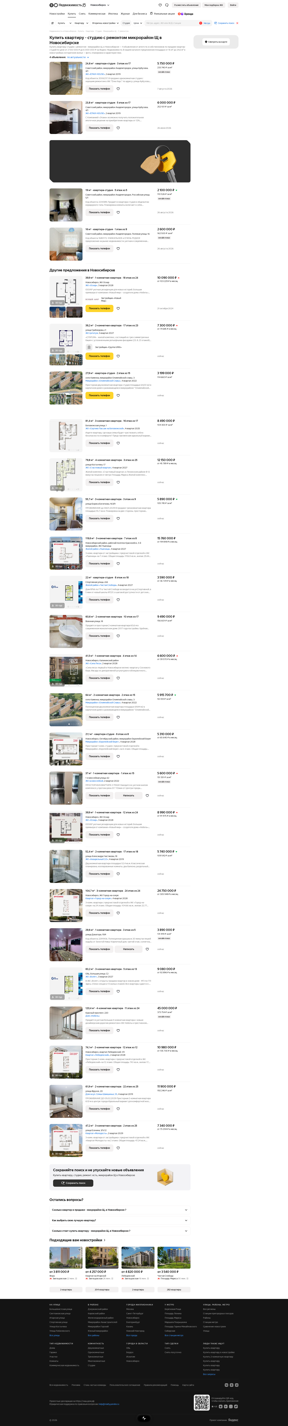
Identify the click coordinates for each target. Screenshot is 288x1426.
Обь (87, 973)
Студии (91, 1365)
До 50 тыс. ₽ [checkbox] (82, 165)
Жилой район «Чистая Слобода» (101, 585)
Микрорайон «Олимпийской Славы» (103, 381)
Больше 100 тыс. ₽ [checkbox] (66, 174)
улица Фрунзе (92, 1091)
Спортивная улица (94, 582)
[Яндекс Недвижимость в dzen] (231, 1385)
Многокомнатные (96, 1361)
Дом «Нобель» (93, 1016)
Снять (167, 1348)
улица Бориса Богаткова (97, 504)
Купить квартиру (211, 1348)
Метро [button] (207, 23)
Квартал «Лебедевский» (97, 1055)
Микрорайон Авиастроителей (102, 1322)
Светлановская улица (60, 1313)
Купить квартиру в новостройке (219, 1352)
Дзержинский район (98, 1309)
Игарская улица (57, 1318)
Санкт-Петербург (134, 1313)
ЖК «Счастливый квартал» (98, 467)
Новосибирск (92, 282)
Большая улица (97, 973)
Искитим (130, 1356)
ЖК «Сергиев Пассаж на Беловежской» (105, 428)
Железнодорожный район (101, 1318)
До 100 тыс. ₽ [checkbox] (122, 165)
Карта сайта (188, 1385)
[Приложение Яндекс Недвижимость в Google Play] (226, 1406)
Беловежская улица (95, 425)
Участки (53, 1356)
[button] (167, 5)
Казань (129, 1326)
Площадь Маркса (173, 1318)
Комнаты (54, 1361)
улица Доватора (93, 934)
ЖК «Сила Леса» (93, 663)
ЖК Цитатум (92, 333)
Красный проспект (95, 1013)
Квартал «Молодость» (96, 1133)
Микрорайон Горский (98, 1326)
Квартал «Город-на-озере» (99, 898)
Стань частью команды (95, 1385)
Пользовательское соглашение (125, 1385)
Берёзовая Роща (173, 1309)
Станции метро (210, 1322)
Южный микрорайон (98, 1331)
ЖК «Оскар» (91, 285)
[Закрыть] (237, 23)
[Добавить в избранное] (118, 88)
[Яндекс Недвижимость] (68, 5)
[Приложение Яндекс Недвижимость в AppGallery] (231, 1406)
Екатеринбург (133, 1322)
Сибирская (170, 1331)
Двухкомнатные (96, 1348)
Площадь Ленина (173, 1313)
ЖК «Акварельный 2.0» (97, 859)
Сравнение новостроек (214, 1326)
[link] (233, 5)
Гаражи (53, 1352)
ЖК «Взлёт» (91, 976)
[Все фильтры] (53, 23)
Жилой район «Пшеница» (98, 549)
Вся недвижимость (59, 1385)
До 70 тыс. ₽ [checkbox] (102, 165)
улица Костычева (94, 464)
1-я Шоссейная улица (96, 778)
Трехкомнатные (95, 1356)
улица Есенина (93, 1130)
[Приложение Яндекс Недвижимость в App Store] (220, 1406)
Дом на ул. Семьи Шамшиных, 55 (101, 1094)
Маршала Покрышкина (176, 1322)
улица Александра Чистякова (100, 856)
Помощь (175, 1385)
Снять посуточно (173, 1352)
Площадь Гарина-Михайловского (181, 1326)
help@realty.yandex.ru (109, 1404)
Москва (130, 1309)
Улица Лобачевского (60, 1331)
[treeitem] (58, 13)
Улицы (206, 1331)
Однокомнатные (96, 1352)
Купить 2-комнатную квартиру (218, 1356)
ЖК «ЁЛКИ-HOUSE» (95, 74)
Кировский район (96, 1313)
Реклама (76, 1385)
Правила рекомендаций (155, 1385)
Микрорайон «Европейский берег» (102, 742)
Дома (52, 1348)
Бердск (129, 1352)
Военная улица (93, 621)
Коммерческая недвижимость (64, 1365)
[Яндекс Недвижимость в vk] (226, 1385)
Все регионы (209, 1309)
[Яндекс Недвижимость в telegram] (236, 1385)
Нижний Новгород (135, 1331)
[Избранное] (160, 5)
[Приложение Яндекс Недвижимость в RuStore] (236, 1406)
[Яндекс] (233, 1420)
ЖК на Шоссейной (94, 781)
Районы (207, 1318)
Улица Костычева (58, 1326)
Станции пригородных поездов (218, 1313)
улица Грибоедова (94, 330)
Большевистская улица (61, 1309)
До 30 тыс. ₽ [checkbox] (63, 165)
